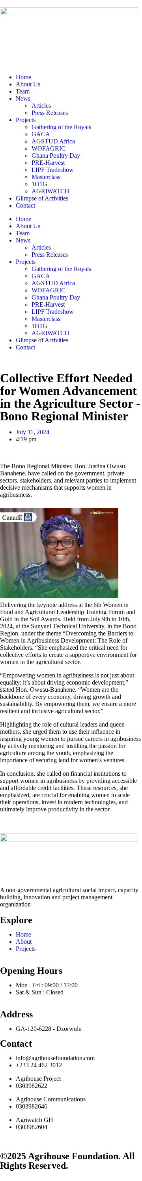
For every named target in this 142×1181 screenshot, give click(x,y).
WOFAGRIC (48, 148)
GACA (41, 134)
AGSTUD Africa (53, 141)
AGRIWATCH (50, 191)
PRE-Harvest (48, 162)
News (23, 98)
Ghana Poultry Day (56, 155)
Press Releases (50, 112)
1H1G (39, 184)
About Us (28, 84)
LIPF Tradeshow (53, 169)
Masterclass (46, 177)
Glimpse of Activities (42, 198)
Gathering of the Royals (61, 127)
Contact (25, 205)
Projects (26, 119)
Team (23, 91)
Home (23, 77)
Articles (41, 105)
